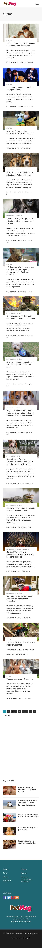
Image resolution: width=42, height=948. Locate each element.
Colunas (24, 869)
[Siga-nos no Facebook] (5, 897)
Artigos (8, 639)
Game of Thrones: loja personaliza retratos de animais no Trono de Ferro (19, 554)
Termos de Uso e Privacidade (21, 921)
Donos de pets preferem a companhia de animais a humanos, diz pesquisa (27, 803)
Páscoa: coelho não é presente (19, 679)
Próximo (8, 715)
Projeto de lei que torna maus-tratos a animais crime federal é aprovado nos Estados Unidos (19, 413)
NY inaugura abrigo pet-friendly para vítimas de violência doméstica (19, 598)
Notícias (9, 40)
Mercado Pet (21, 549)
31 (34, 711)
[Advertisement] (21, 745)
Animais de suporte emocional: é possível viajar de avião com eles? (20, 364)
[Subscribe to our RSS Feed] (17, 897)
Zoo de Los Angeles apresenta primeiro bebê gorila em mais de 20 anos (20, 221)
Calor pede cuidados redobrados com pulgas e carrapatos (27, 789)
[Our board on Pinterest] (13, 897)
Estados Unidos (11, 169)
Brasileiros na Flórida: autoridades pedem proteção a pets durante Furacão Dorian (19, 461)
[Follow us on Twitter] (9, 897)
